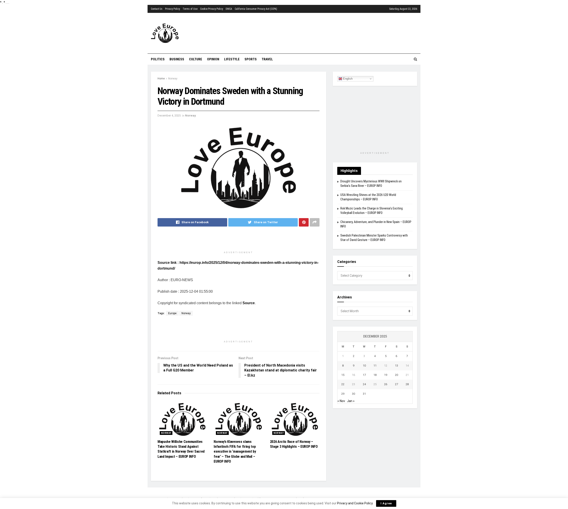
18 (375, 375)
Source (249, 303)
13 (396, 365)
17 (364, 375)
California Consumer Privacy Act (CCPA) (256, 8)
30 (353, 393)
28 (407, 384)
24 (364, 384)
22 (342, 384)
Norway (172, 78)
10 (364, 365)
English (347, 78)
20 (396, 375)
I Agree (386, 503)
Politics (158, 59)
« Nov (341, 401)
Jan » (351, 401)
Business (177, 59)
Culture (195, 59)
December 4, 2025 (169, 115)
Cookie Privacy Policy (211, 8)
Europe (172, 313)
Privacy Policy (172, 8)
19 (385, 375)
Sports (251, 59)
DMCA (229, 8)
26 (385, 384)
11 (375, 365)
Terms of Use (190, 8)
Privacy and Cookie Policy (355, 503)
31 (364, 393)
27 (396, 384)
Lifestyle (232, 59)
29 (342, 393)
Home (161, 78)
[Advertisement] (309, 33)
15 (342, 375)
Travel (267, 59)
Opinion (213, 59)
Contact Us (156, 8)
